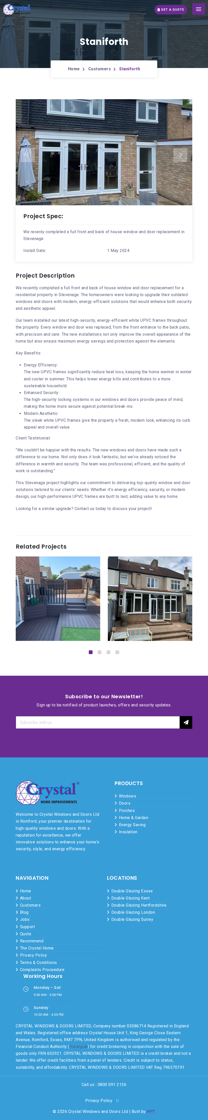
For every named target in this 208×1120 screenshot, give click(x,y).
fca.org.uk (79, 1046)
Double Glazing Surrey (132, 919)
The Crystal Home (37, 948)
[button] (90, 652)
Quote (25, 933)
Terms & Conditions (38, 962)
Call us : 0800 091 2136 (104, 1084)
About (25, 898)
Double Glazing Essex (132, 891)
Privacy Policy (33, 955)
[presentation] (28, 155)
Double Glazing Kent (130, 898)
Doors (125, 803)
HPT (151, 1111)
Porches (127, 810)
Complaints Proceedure (42, 969)
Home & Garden (133, 817)
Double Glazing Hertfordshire (139, 905)
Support (27, 926)
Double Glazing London (133, 912)
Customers (99, 68)
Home (74, 68)
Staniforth (129, 68)
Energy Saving (132, 824)
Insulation (128, 831)
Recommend (32, 941)
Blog (24, 912)
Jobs (25, 919)
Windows (127, 796)
